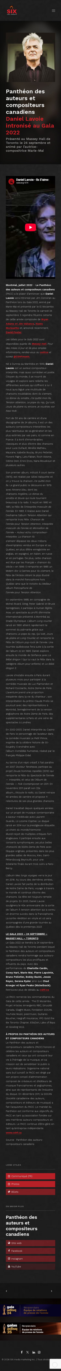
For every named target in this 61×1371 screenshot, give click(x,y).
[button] (53, 10)
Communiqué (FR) (21, 1176)
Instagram (17, 1258)
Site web (16, 1243)
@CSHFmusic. (22, 356)
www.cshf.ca (13, 1132)
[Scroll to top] (54, 1364)
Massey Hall (39, 343)
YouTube (16, 1266)
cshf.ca (44, 352)
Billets (14, 1191)
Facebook (16, 1250)
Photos (15, 1184)
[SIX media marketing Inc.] (12, 10)
